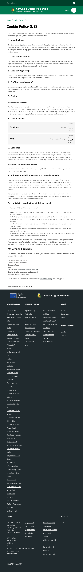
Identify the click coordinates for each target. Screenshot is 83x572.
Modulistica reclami (13, 400)
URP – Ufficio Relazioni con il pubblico (12, 540)
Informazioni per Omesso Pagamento (14, 468)
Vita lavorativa (48, 341)
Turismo (45, 338)
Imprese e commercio (50, 317)
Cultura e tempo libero (30, 336)
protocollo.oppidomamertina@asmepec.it (21, 548)
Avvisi (63, 317)
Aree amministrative (14, 317)
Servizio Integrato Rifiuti (13, 405)
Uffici (8, 321)
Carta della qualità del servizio (13, 419)
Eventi (63, 335)
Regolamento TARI (13, 455)
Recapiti (9, 414)
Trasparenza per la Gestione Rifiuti (13, 371)
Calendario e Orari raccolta (13, 395)
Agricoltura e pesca (31, 310)
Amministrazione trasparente (49, 524)
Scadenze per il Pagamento (12, 461)
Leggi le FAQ (29, 522)
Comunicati (65, 314)
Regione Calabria (12, 3)
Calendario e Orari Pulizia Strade (13, 426)
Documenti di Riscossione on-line (14, 481)
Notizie (63, 310)
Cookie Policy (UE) (49, 554)
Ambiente (28, 314)
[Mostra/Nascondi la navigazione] (2, 10)
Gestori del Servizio (13, 410)
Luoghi (63, 332)
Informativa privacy (50, 529)
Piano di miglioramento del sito (13, 352)
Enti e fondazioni (13, 324)
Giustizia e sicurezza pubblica (50, 312)
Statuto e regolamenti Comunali (11, 362)
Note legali (47, 533)
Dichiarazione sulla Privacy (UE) (13, 343)
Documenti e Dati (13, 338)
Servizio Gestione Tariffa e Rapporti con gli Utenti (14, 504)
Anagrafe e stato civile (31, 319)
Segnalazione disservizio (29, 535)
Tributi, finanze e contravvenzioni (48, 333)
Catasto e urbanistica (32, 331)
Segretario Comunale (14, 314)
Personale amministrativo (12, 333)
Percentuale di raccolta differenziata (14, 443)
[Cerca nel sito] (73, 10)
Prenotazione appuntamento (30, 528)
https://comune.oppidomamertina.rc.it (31, 45)
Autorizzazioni (30, 327)
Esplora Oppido (12, 511)
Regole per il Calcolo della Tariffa (14, 437)
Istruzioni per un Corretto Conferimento (12, 379)
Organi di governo (13, 310)
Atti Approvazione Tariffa (13, 450)
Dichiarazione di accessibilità (48, 549)
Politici (9, 327)
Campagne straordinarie (11, 388)
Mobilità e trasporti (49, 321)
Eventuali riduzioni (13, 431)
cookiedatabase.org (46, 279)
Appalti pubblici (30, 324)
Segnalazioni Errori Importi (13, 475)
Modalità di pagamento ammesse (11, 493)
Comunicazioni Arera (14, 486)
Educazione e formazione (29, 343)
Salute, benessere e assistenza (50, 326)
